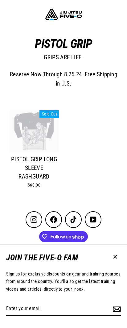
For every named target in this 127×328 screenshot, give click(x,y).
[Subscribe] (117, 309)
